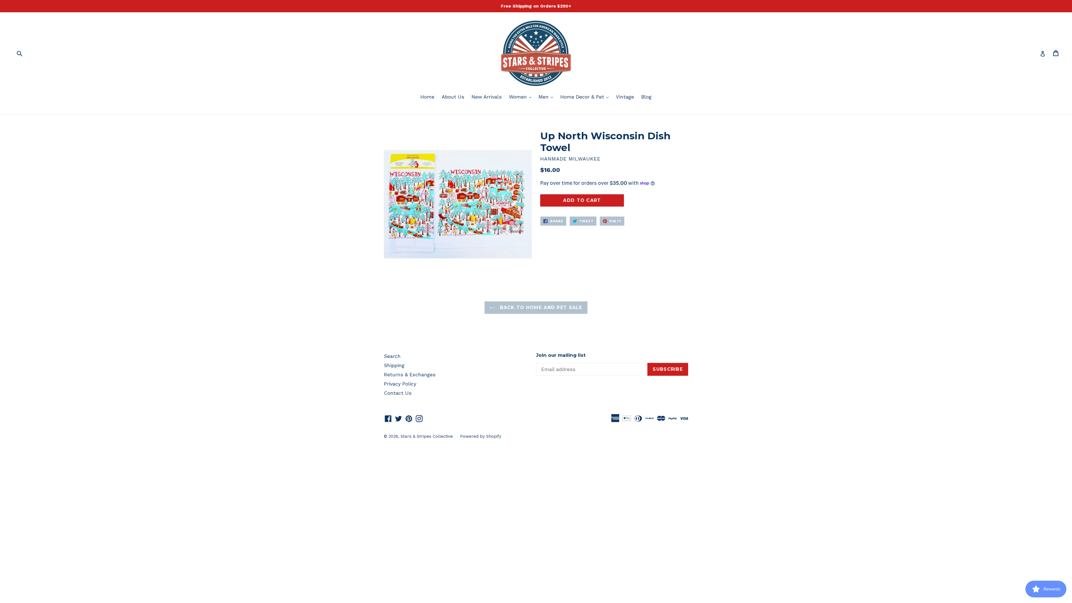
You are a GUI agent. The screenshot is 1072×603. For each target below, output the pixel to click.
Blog (646, 97)
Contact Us (397, 393)
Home (427, 97)
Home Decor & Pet (585, 97)
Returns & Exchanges (410, 374)
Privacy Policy (400, 384)
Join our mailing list (561, 355)
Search (392, 356)
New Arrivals (487, 97)
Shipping (394, 365)
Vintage (625, 97)
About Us (453, 97)
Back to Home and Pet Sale (540, 307)
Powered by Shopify (480, 436)
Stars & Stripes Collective (427, 436)
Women (521, 97)
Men (547, 97)
